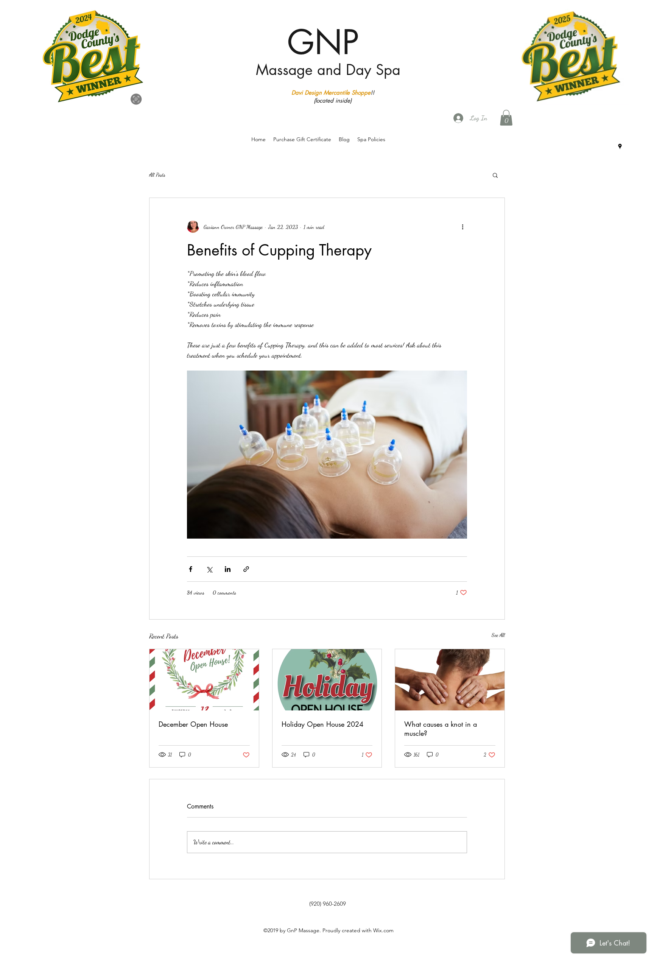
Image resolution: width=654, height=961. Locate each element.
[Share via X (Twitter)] (209, 569)
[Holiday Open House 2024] (327, 679)
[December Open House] (204, 679)
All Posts (157, 174)
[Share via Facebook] (190, 569)
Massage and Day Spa (328, 70)
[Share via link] (246, 569)
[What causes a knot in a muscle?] (450, 679)
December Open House (193, 724)
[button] (506, 118)
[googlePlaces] (620, 146)
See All (498, 635)
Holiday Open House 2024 (322, 724)
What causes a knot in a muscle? (440, 729)
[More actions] (462, 226)
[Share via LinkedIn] (227, 569)
